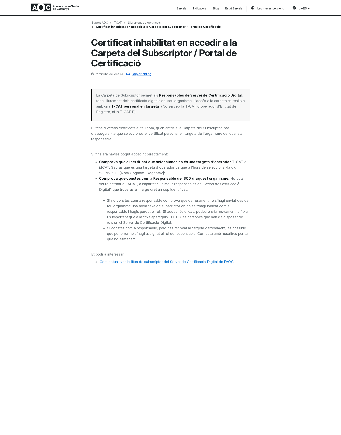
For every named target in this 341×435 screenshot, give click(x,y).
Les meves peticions (270, 8)
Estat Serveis (234, 8)
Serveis (181, 8)
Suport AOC (100, 22)
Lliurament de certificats (144, 22)
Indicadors (199, 8)
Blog (216, 8)
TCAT (118, 22)
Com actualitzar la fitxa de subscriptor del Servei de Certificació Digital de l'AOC (167, 262)
